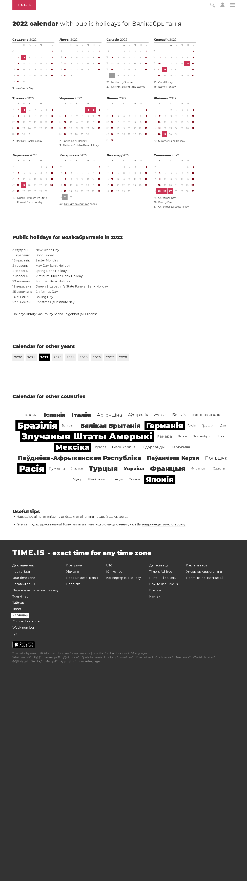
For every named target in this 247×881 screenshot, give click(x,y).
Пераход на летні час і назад (35, 590)
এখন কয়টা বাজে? (127, 657)
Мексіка (72, 447)
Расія (32, 468)
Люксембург (202, 436)
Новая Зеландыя (123, 447)
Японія (160, 479)
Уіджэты (72, 571)
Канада (164, 436)
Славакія (77, 468)
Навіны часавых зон (82, 578)
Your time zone (23, 578)
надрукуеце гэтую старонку (164, 524)
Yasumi (43, 314)
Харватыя (220, 468)
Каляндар (20, 615)
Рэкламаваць (196, 565)
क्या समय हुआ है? (53, 657)
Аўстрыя (160, 414)
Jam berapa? (183, 657)
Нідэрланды (153, 447)
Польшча (216, 458)
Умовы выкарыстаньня (204, 571)
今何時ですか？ (20, 661)
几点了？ (38, 657)
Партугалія (180, 447)
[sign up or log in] (222, 6)
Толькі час (20, 596)
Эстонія (134, 479)
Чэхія (77, 479)
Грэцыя (208, 426)
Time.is (24, 5)
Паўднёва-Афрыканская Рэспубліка (79, 458)
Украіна (134, 469)
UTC (109, 565)
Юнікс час (114, 571)
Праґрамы (74, 565)
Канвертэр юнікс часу (123, 578)
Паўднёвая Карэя (173, 458)
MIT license (89, 314)
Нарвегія (100, 447)
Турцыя (103, 468)
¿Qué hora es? (71, 657)
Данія (224, 425)
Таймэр (18, 603)
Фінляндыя (199, 468)
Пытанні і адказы (162, 578)
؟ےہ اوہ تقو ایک (68, 661)
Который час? (144, 657)
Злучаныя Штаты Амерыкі (87, 436)
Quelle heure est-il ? (93, 657)
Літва (220, 436)
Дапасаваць (158, 565)
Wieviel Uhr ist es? (204, 657)
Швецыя (117, 479)
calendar (96, 23)
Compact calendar (26, 621)
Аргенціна (109, 415)
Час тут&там (21, 571)
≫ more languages (89, 661)
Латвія (182, 436)
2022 (32, 40)
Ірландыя (31, 414)
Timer (16, 609)
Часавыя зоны (23, 584)
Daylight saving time (123, 86)
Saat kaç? (37, 661)
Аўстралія (138, 414)
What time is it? (21, 657)
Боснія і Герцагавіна (206, 414)
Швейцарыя (97, 479)
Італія (81, 415)
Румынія (57, 468)
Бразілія (37, 425)
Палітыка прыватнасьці (204, 578)
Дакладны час (23, 565)
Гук (14, 634)
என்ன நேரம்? (51, 661)
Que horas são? (164, 657)
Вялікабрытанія (156, 23)
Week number (23, 627)
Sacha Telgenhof (66, 314)
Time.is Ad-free (160, 571)
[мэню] (232, 5)
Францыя (168, 468)
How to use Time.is (163, 584)
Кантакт (155, 596)
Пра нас (155, 590)
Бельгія (179, 415)
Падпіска (73, 584)
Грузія (191, 425)
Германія (164, 425)
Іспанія (55, 415)
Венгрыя (68, 425)
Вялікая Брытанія (110, 425)
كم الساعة (113, 657)
